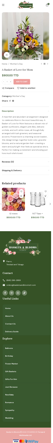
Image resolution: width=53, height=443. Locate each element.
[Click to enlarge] (7, 55)
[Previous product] (41, 63)
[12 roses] (13, 199)
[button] (21, 196)
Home (4, 64)
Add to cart (22, 82)
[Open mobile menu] (3, 4)
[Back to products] (44, 63)
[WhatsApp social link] (18, 293)
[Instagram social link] (11, 293)
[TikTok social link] (24, 293)
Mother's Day (16, 64)
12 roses (13, 213)
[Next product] (47, 63)
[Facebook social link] (9, 101)
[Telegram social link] (13, 101)
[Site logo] (25, 4)
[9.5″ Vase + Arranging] (37, 199)
